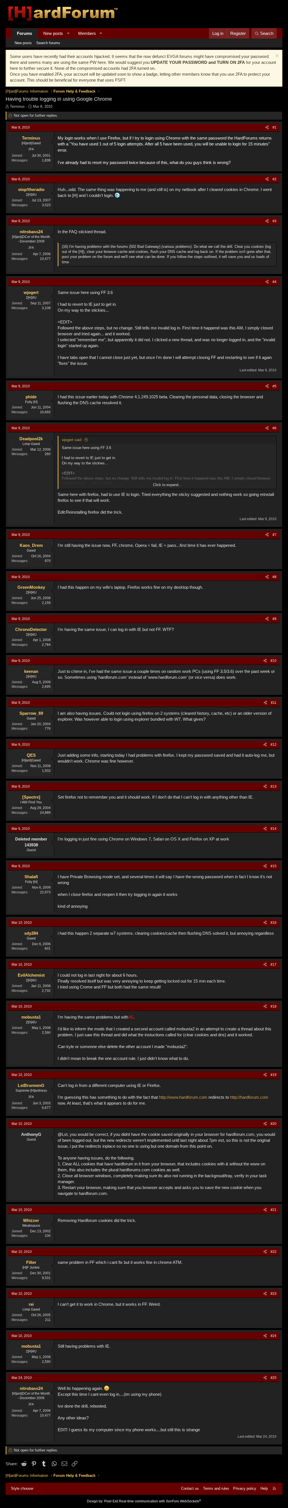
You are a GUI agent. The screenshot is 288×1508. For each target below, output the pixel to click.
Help (264, 1488)
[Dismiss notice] (276, 56)
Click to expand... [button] (167, 485)
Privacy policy (244, 1488)
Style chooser (22, 1488)
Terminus (17, 106)
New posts (53, 33)
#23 (273, 1294)
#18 (273, 1006)
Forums (24, 33)
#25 (273, 1378)
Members (87, 33)
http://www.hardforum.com (183, 1097)
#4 (274, 282)
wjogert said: (72, 440)
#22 (273, 1252)
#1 (274, 127)
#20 (273, 1124)
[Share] (267, 127)
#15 (273, 866)
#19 (273, 1075)
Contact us (190, 1488)
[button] (68, 33)
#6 (274, 428)
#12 (273, 745)
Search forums (48, 43)
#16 (273, 923)
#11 (273, 703)
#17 (273, 965)
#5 (274, 386)
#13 (273, 786)
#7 (274, 535)
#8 (274, 577)
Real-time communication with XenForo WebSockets (160, 1501)
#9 (274, 619)
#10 (273, 661)
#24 (273, 1336)
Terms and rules (216, 1488)
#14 (273, 829)
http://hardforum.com (249, 1097)
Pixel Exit (111, 1501)
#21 (273, 1210)
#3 (274, 221)
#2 (274, 179)
